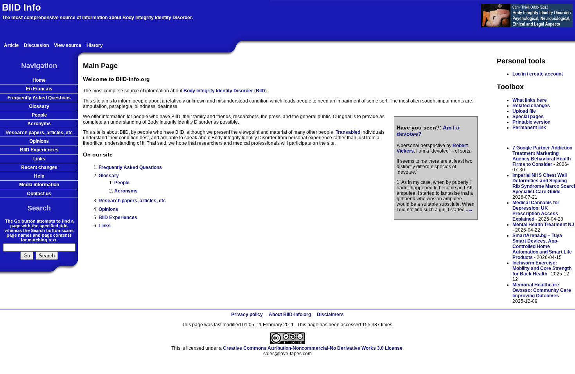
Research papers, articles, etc (132, 200)
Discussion (36, 45)
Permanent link (529, 127)
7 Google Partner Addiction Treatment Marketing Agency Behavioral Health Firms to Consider (542, 156)
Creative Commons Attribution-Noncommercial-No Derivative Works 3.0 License (312, 348)
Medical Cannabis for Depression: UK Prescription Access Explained (535, 211)
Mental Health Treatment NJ (543, 224)
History (94, 45)
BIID (260, 91)
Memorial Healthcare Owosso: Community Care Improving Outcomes (541, 290)
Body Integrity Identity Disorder (218, 91)
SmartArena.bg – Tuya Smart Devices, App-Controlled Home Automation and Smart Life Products (542, 246)
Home (39, 80)
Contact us (39, 193)
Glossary (109, 175)
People (121, 182)
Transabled (348, 132)
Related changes (531, 105)
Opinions (108, 209)
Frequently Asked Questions (130, 167)
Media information (39, 184)
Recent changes (39, 167)
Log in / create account (537, 74)
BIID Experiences (118, 217)
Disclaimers (330, 314)
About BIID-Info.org (290, 314)
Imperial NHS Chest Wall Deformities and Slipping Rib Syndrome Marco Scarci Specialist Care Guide (543, 183)
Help (39, 176)
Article (11, 45)
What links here (529, 100)
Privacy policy (247, 314)
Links (105, 225)
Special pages (528, 116)
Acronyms (126, 191)
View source (67, 45)
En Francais (39, 89)
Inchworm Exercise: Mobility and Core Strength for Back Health (541, 268)
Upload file (524, 111)
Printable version (531, 122)
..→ (469, 209)
